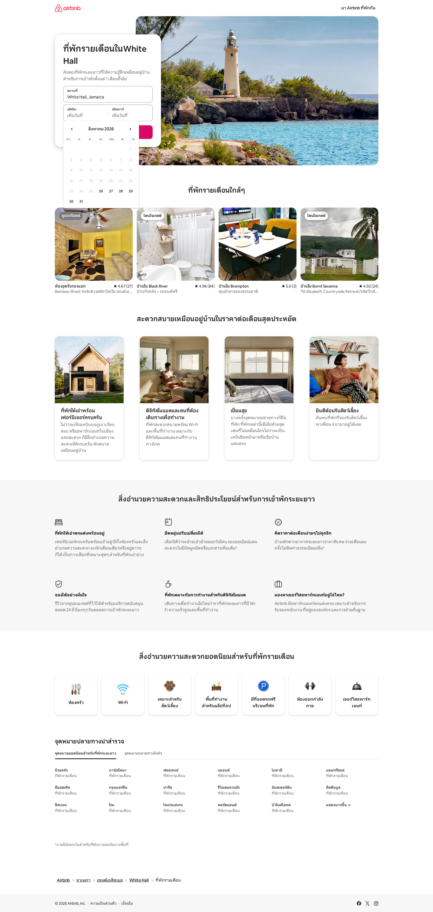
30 (71, 201)
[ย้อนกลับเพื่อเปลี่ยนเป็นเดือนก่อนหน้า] (72, 129)
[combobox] (108, 97)
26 (101, 191)
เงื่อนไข (127, 903)
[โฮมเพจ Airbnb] (68, 8)
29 (131, 191)
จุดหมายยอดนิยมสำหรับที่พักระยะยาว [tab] (85, 753)
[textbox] (85, 116)
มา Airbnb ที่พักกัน (358, 8)
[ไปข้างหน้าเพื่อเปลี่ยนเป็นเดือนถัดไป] (130, 129)
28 (121, 191)
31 (81, 201)
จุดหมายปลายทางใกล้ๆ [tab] (143, 753)
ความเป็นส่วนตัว (103, 903)
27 (111, 191)
